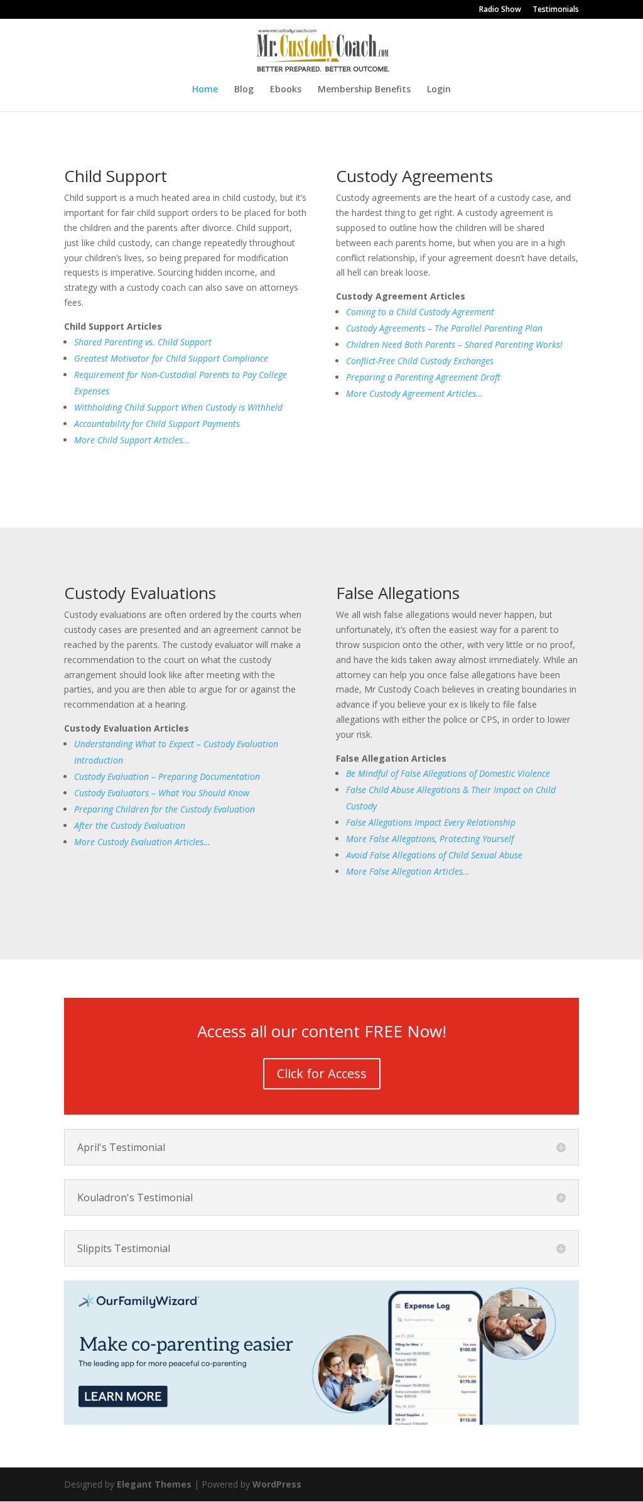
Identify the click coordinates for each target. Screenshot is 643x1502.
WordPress (276, 1484)
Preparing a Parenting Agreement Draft (423, 377)
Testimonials (555, 10)
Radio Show (500, 10)
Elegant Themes (154, 1484)
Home (205, 90)
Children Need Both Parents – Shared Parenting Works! (454, 344)
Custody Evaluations (140, 592)
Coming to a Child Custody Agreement (420, 312)
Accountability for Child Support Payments (157, 424)
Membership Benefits (364, 90)
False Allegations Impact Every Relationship (431, 822)
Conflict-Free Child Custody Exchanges (420, 361)
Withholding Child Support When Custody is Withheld (178, 407)
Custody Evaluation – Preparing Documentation (167, 776)
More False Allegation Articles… (408, 871)
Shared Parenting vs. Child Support (143, 342)
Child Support (115, 176)
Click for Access (322, 1073)
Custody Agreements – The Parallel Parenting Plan (444, 328)
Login (439, 90)
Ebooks (285, 90)
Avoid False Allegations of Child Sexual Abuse (434, 855)
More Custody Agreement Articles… (414, 393)
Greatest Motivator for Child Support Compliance (171, 358)
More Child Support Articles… (132, 440)
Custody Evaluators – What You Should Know (161, 793)
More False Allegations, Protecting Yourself (430, 839)
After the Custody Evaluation (129, 825)
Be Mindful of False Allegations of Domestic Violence (448, 773)
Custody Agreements (414, 176)
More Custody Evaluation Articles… (142, 842)
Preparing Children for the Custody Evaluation (164, 809)
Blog (244, 90)
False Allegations (398, 592)
